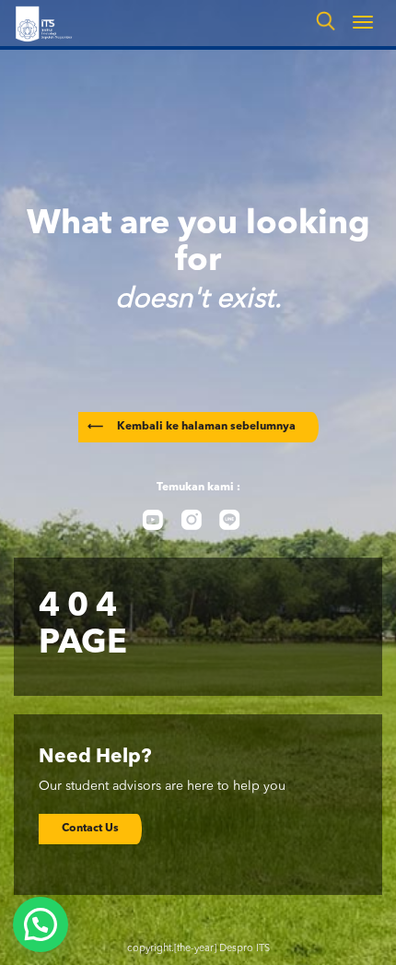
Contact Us (90, 828)
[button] (40, 924)
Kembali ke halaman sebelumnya (191, 426)
